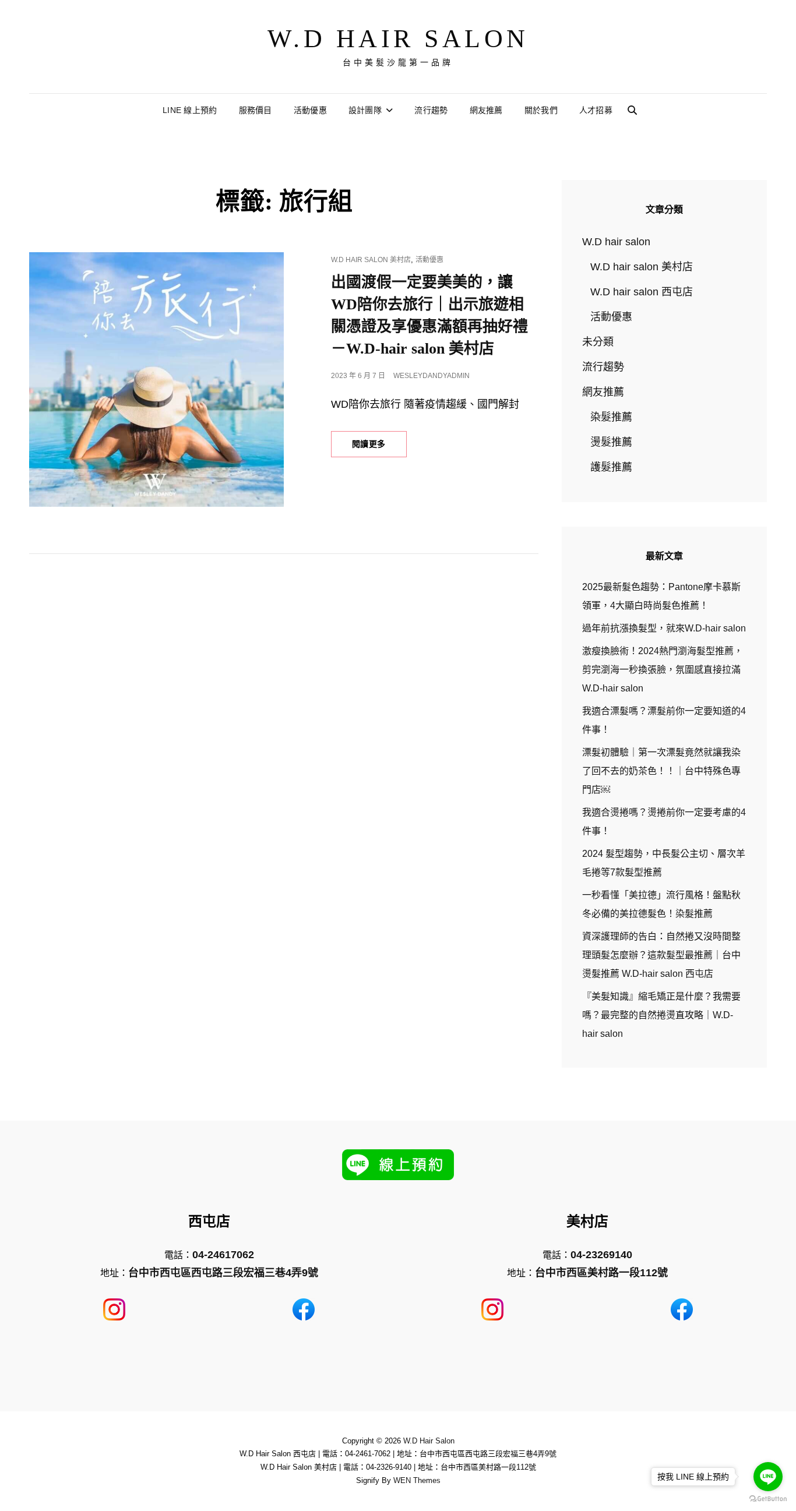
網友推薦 (486, 110)
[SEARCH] (632, 110)
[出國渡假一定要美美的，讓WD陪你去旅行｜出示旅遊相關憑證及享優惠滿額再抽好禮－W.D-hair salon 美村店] (156, 379)
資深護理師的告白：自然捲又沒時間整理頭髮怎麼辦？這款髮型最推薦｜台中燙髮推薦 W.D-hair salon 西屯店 (661, 955)
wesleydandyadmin (431, 376)
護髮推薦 (611, 467)
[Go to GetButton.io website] (768, 1499)
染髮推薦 (611, 417)
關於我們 (541, 110)
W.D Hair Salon (398, 38)
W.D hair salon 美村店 (371, 260)
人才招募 (595, 110)
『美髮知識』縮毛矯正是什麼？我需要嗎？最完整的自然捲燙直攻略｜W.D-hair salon (661, 1015)
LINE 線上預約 (190, 110)
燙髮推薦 (611, 442)
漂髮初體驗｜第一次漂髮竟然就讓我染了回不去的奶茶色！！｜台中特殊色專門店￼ (661, 771)
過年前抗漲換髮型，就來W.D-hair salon (664, 628)
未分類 (598, 342)
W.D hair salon (616, 242)
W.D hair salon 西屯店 (641, 292)
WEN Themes (417, 1480)
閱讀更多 (379, 448)
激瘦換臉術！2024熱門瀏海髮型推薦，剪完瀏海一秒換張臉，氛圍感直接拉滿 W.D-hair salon (662, 669)
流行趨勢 (431, 110)
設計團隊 (365, 110)
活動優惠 (310, 110)
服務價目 (255, 110)
